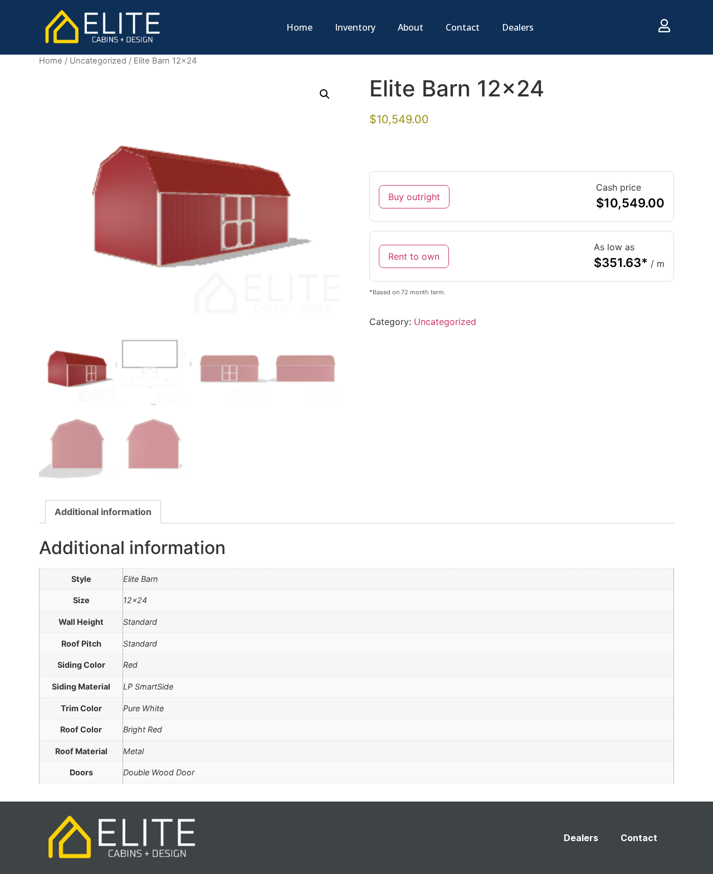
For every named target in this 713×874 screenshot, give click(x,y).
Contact (463, 27)
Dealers (518, 27)
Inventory (355, 27)
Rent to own (413, 256)
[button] (325, 94)
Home (299, 27)
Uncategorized (98, 61)
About (410, 27)
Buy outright (414, 196)
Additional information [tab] (103, 511)
